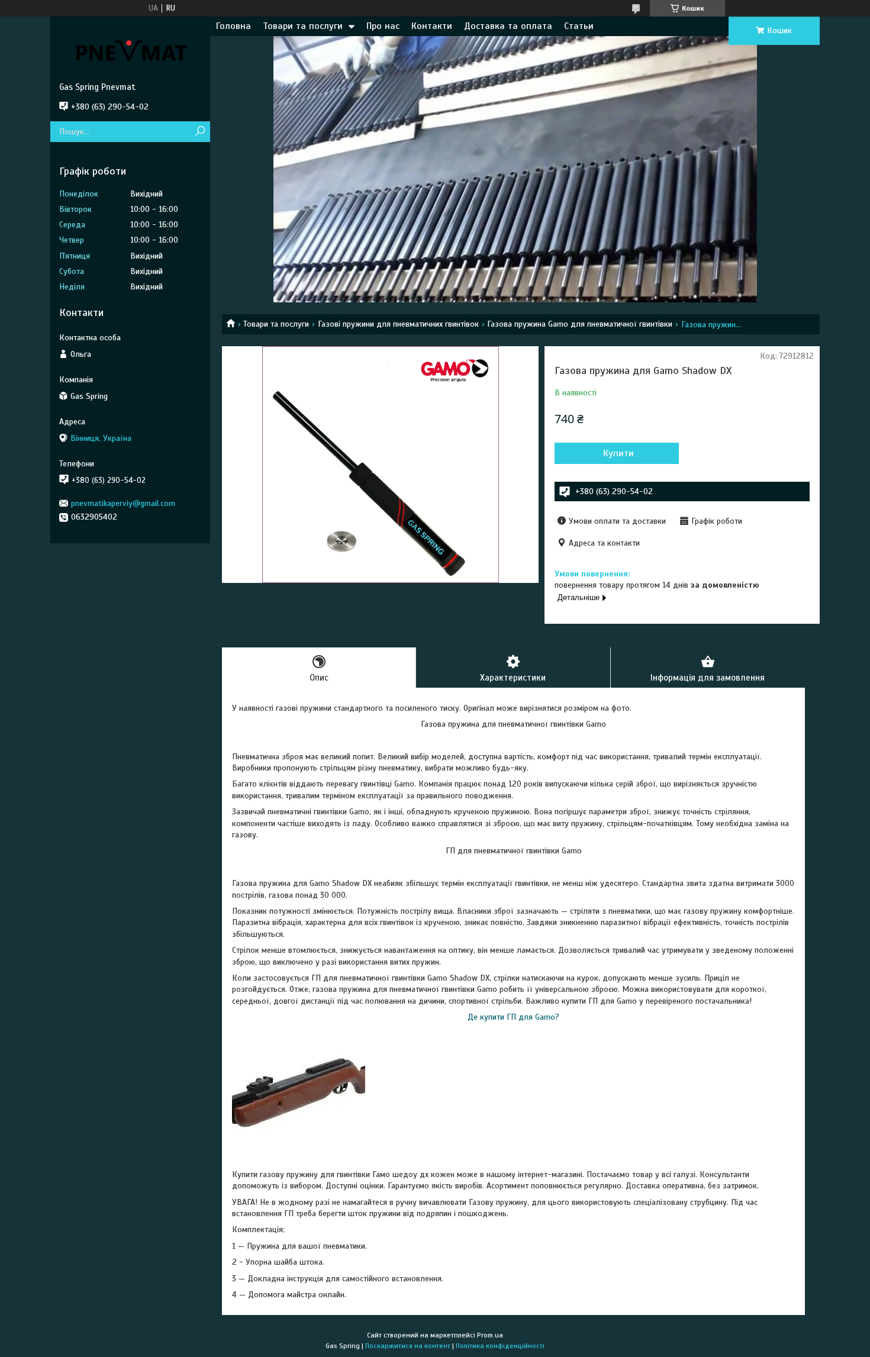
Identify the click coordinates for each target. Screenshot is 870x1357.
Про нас (382, 26)
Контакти (431, 26)
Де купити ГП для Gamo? (513, 1017)
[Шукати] (199, 131)
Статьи (579, 26)
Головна (233, 26)
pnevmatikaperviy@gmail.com (123, 503)
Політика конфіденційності (500, 1346)
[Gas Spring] (130, 49)
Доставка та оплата (508, 26)
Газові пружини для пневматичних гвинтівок (398, 324)
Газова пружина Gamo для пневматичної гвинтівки (579, 324)
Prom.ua (490, 1335)
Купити (618, 453)
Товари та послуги (303, 26)
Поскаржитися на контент (407, 1346)
